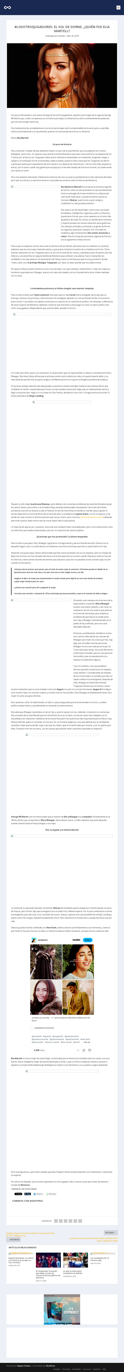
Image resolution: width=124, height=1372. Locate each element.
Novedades (76, 1369)
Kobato (61, 36)
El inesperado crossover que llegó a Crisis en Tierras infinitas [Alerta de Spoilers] (48, 1274)
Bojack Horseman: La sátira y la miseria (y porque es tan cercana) (21, 1260)
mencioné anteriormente (91, 517)
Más (104, 1369)
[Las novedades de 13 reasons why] (102, 1254)
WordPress (50, 1366)
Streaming (66, 1369)
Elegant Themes (23, 1366)
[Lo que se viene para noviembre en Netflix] (75, 1260)
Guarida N (97, 1369)
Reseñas (57, 1369)
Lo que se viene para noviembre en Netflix (72, 1272)
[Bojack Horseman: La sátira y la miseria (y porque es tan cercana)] (21, 1254)
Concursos (87, 1369)
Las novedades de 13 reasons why (99, 1259)
